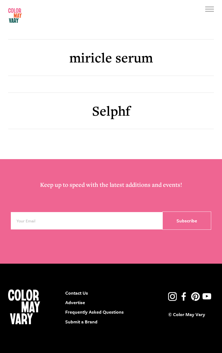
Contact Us (76, 292)
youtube (207, 296)
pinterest (195, 296)
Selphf (111, 110)
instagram (172, 296)
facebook (183, 296)
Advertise (75, 302)
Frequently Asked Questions (94, 311)
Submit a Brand (81, 321)
